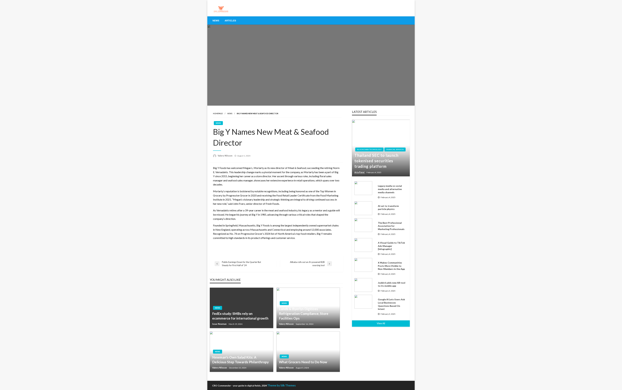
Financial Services (395, 149)
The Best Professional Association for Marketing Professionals (391, 225)
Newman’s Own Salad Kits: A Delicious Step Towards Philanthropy (240, 359)
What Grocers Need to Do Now (303, 362)
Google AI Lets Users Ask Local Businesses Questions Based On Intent (391, 304)
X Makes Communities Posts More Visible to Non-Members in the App (391, 265)
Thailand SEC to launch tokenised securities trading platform (376, 160)
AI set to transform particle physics (388, 208)
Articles (230, 20)
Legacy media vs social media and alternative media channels (390, 189)
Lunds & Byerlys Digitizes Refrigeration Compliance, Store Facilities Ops (303, 313)
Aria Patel (359, 172)
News (216, 20)
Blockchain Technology (369, 149)
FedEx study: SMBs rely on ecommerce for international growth (240, 315)
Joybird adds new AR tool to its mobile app (391, 284)
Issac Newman (219, 324)
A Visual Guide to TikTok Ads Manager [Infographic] (391, 245)
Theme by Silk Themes (281, 385)
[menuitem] (216, 21)
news (229, 113)
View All (381, 323)
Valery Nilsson (225, 155)
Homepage (218, 113)
